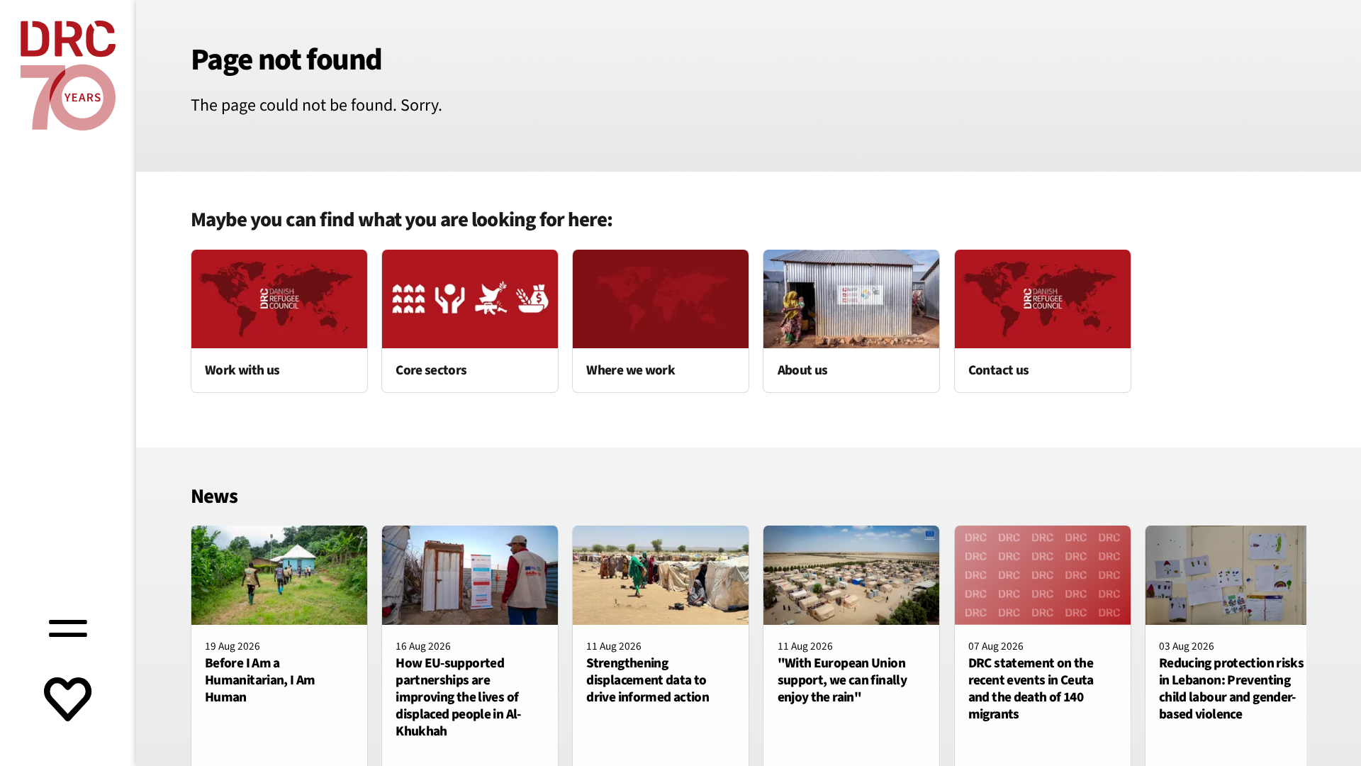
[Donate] (67, 701)
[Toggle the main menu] (67, 626)
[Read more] (279, 321)
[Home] (68, 76)
